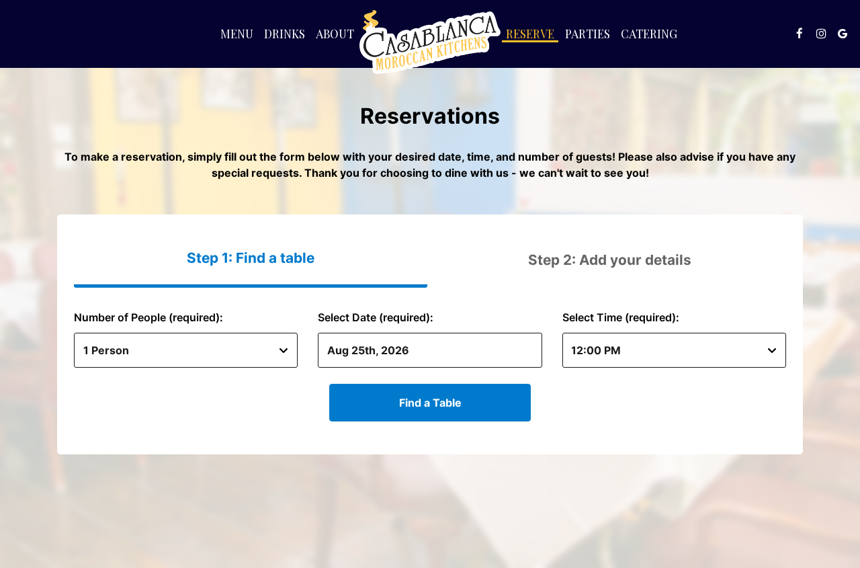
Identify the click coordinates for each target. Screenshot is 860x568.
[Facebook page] (799, 33)
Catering (649, 33)
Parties (587, 33)
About (335, 33)
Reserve (530, 33)
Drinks (284, 33)
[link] (430, 42)
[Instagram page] (821, 33)
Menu (236, 33)
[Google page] (842, 33)
